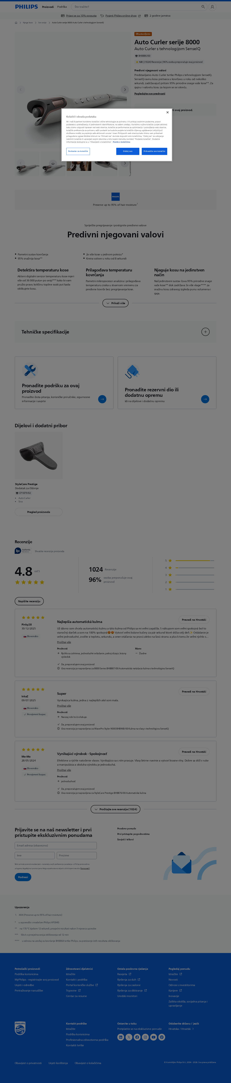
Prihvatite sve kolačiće (154, 151)
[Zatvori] (167, 112)
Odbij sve (127, 151)
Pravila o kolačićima (121, 142)
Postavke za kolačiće (78, 151)
